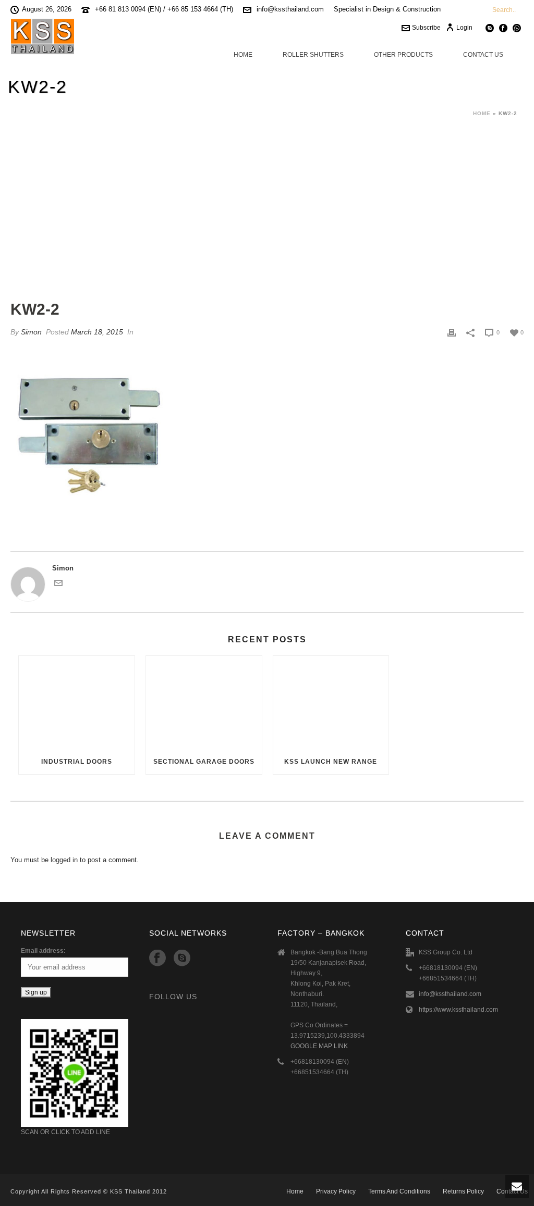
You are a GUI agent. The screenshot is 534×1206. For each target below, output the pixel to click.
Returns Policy (463, 1191)
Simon (31, 332)
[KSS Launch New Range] (331, 702)
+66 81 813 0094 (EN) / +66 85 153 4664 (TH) (164, 9)
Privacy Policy (336, 1191)
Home (243, 54)
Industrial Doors (76, 761)
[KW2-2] (267, 219)
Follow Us (173, 996)
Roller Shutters (313, 54)
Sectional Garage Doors (203, 761)
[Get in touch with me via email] (58, 585)
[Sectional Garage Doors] (204, 702)
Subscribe (426, 27)
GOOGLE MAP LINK (319, 1046)
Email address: (43, 950)
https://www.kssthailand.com (458, 1009)
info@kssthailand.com (290, 9)
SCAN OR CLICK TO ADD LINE (65, 1132)
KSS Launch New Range (330, 761)
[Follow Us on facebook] (157, 958)
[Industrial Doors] (77, 702)
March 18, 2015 (97, 332)
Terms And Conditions (399, 1191)
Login (464, 27)
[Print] (451, 332)
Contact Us (483, 54)
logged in (64, 860)
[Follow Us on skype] (182, 958)
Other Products (403, 54)
